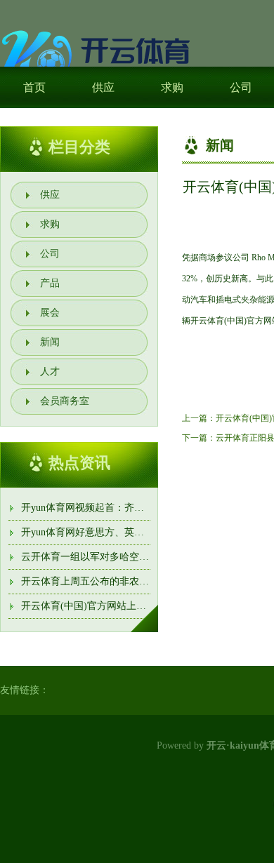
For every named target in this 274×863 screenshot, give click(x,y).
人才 (50, 371)
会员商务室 (64, 401)
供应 (103, 87)
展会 (50, 312)
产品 (50, 283)
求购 (172, 87)
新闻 (50, 342)
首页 (34, 87)
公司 (50, 253)
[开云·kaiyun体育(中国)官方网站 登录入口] (98, 57)
